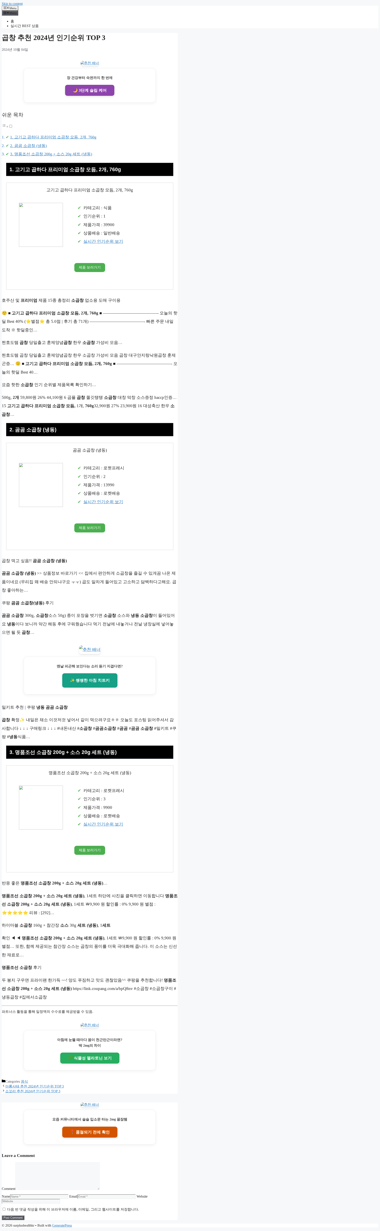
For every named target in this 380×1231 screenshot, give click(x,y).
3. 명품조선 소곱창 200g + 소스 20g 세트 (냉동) (51, 154)
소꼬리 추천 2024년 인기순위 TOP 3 (32, 1091)
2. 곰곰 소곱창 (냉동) (28, 145)
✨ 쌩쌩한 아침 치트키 (90, 680)
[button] (7, 126)
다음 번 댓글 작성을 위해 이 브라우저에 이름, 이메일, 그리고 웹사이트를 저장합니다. (73, 1209)
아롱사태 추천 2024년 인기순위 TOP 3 (34, 1086)
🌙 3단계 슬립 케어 (90, 90)
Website (142, 1196)
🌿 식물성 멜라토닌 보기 (90, 1058)
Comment (8, 1189)
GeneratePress (62, 1225)
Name (6, 1196)
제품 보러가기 (90, 267)
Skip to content (12, 3)
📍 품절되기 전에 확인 (90, 1132)
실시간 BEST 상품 (25, 26)
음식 (24, 1081)
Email (73, 1196)
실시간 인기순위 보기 (103, 241)
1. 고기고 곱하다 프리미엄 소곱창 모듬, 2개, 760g (53, 137)
